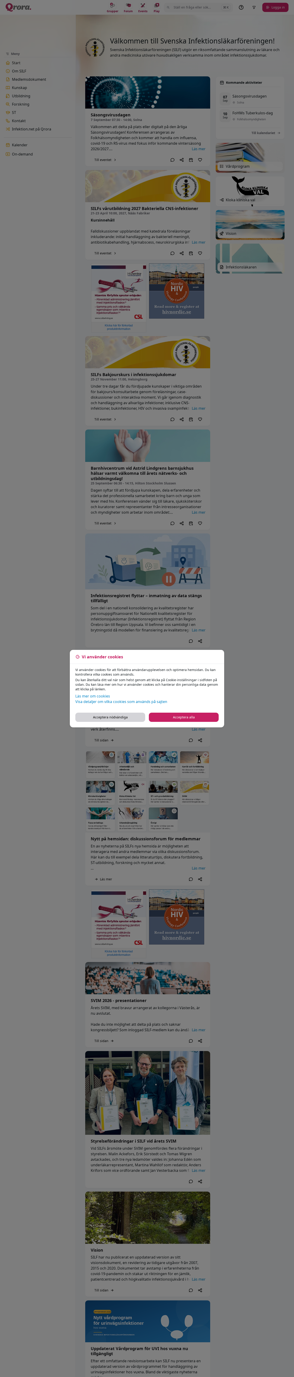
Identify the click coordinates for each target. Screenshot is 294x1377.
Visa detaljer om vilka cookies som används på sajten (121, 701)
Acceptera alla (184, 717)
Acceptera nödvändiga (110, 717)
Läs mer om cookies (92, 696)
